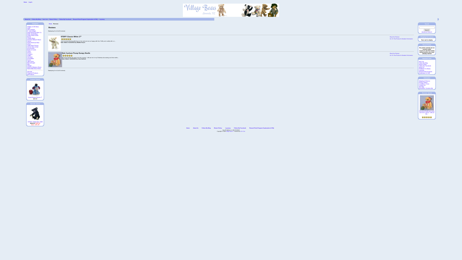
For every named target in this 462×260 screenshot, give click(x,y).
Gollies (29, 55)
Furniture (29, 54)
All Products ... (31, 74)
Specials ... (30, 71)
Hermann (30, 57)
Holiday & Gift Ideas (33, 26)
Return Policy (53, 19)
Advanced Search (427, 32)
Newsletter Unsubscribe (426, 88)
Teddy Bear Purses (32, 45)
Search (427, 24)
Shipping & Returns (424, 81)
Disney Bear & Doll (32, 47)
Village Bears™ (230, 131)
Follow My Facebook (65, 19)
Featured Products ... (33, 73)
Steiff (28, 28)
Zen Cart (243, 131)
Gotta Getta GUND (32, 35)
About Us (27, 19)
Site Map (421, 87)
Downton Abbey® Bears (34, 39)
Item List (45, 19)
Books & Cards (31, 50)
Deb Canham (31, 29)
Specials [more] (35, 103)
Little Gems (30, 61)
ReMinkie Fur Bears (425, 68)
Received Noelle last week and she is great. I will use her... (427, 112)
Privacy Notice (423, 82)
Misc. (28, 64)
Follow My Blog (36, 19)
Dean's (29, 52)
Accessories (31, 48)
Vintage (29, 65)
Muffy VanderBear (32, 34)
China (29, 51)
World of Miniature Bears (34, 67)
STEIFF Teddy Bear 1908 (35, 122)
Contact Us (422, 85)
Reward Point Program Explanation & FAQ (85, 19)
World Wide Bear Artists (34, 68)
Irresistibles (30, 58)
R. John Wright (31, 31)
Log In (30, 2)
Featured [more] (35, 79)
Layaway (102, 19)
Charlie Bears (31, 38)
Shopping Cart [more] (426, 37)
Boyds (29, 37)
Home (25, 2)
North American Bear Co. (34, 32)
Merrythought (31, 63)
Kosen (29, 60)
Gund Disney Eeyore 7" (35, 97)
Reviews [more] (427, 93)
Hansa (29, 41)
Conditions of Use (424, 84)
